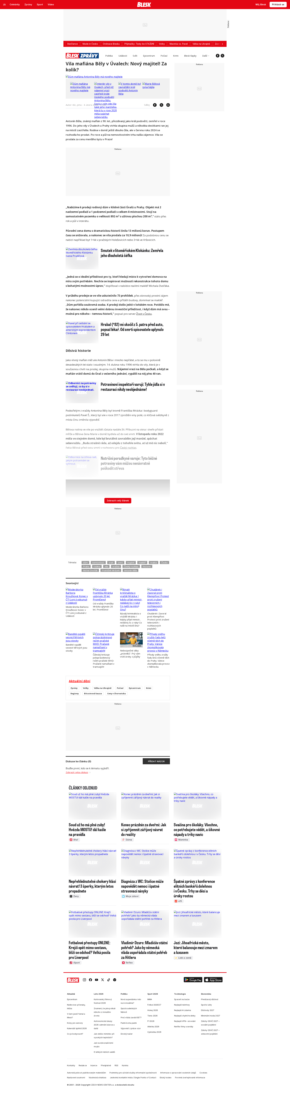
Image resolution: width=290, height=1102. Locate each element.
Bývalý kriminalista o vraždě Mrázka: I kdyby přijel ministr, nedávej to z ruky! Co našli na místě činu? (131, 619)
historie (147, 566)
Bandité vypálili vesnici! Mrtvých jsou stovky (76, 647)
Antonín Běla (130, 570)
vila (106, 566)
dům (85, 562)
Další (204, 55)
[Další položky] (222, 43)
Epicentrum (149, 55)
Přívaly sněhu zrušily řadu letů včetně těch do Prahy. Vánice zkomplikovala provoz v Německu (158, 660)
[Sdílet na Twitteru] (160, 105)
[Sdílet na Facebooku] (153, 105)
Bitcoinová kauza (93, 693)
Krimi (175, 55)
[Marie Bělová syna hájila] (153, 87)
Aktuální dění (79, 681)
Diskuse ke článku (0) (78, 761)
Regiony (75, 693)
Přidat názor (156, 761)
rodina (97, 566)
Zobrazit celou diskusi (77, 772)
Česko (164, 562)
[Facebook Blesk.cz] (217, 55)
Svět (135, 55)
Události (122, 55)
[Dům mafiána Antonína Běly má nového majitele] (94, 76)
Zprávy (74, 688)
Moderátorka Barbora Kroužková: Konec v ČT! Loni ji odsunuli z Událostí (77, 611)
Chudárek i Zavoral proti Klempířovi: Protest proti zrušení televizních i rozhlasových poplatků (158, 621)
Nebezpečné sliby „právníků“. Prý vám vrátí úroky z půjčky (130, 653)
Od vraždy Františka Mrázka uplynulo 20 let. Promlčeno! (103, 606)
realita (153, 562)
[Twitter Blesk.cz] (222, 55)
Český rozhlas (128, 447)
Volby (86, 688)
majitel (130, 562)
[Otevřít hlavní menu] (4, 4)
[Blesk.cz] (144, 4)
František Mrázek (111, 570)
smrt (120, 562)
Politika (109, 55)
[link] (84, 980)
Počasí (164, 55)
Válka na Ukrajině (102, 688)
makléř (142, 562)
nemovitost (98, 562)
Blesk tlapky (190, 55)
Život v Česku (144, 314)
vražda (116, 566)
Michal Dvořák (90, 570)
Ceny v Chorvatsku (116, 693)
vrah (111, 562)
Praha (86, 566)
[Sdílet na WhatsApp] (166, 105)
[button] (193, 980)
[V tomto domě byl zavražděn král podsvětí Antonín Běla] (129, 93)
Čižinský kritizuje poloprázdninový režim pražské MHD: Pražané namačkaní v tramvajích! (103, 660)
